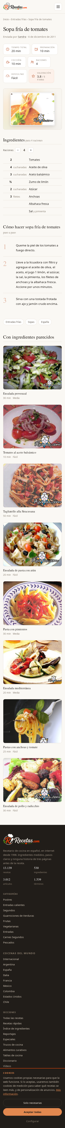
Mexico (7, 985)
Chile (6, 1002)
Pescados (8, 942)
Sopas (31, 322)
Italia (6, 975)
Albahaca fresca (39, 204)
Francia (7, 980)
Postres (7, 899)
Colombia (9, 991)
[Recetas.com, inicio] (15, 7)
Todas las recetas (13, 1018)
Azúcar (33, 189)
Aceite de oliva (38, 167)
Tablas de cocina (13, 1055)
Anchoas (34, 196)
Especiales (9, 1039)
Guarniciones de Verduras (18, 915)
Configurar (32, 1121)
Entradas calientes (14, 905)
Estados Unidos (12, 996)
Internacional (11, 959)
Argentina (9, 964)
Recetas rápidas (12, 1023)
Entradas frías (18, 19)
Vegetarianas (11, 926)
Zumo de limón (38, 182)
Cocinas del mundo (19, 953)
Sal (31, 211)
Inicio (6, 19)
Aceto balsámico (39, 174)
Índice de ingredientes (16, 1028)
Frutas (7, 921)
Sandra (22, 36)
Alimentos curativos (15, 1050)
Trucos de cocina (13, 1044)
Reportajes (9, 1034)
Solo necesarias (32, 1102)
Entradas (8, 931)
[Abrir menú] (58, 7)
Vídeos (7, 1066)
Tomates (34, 160)
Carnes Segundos (13, 937)
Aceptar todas (32, 1112)
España (45, 322)
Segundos (9, 910)
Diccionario (10, 1060)
